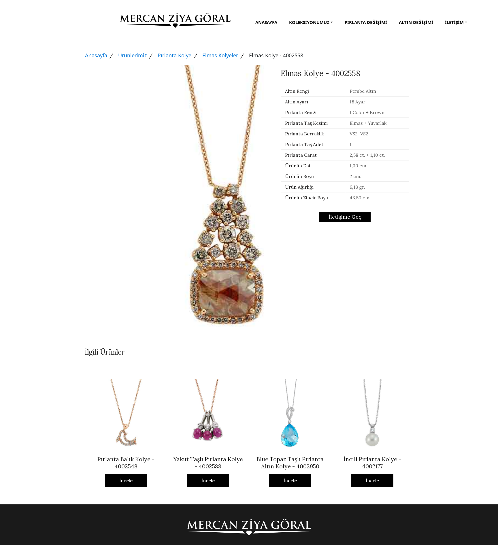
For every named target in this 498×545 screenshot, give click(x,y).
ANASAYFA (266, 22)
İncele (126, 480)
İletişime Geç (345, 216)
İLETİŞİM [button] (454, 22)
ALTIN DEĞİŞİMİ (416, 22)
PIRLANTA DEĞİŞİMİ (366, 22)
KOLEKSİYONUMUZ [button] (309, 22)
